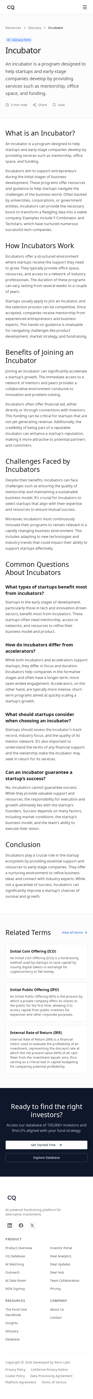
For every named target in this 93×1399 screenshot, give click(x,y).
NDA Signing (15, 1288)
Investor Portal (61, 1248)
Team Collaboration (64, 1280)
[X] (32, 1225)
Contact (56, 1317)
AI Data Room (15, 1280)
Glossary (34, 28)
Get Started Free (43, 1145)
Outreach (12, 1272)
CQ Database (15, 1256)
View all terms (72, 932)
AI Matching (14, 1264)
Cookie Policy (15, 1376)
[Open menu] (84, 7)
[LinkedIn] (9, 1225)
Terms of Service (54, 1382)
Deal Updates (60, 1264)
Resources (13, 28)
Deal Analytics (60, 1256)
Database (12, 1339)
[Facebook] (21, 1225)
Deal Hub (57, 1272)
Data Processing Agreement (51, 1376)
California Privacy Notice (49, 1369)
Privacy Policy (15, 1369)
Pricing (55, 1288)
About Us (57, 1309)
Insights (11, 1323)
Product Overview (18, 1248)
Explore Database (46, 1157)
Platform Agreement (20, 1382)
